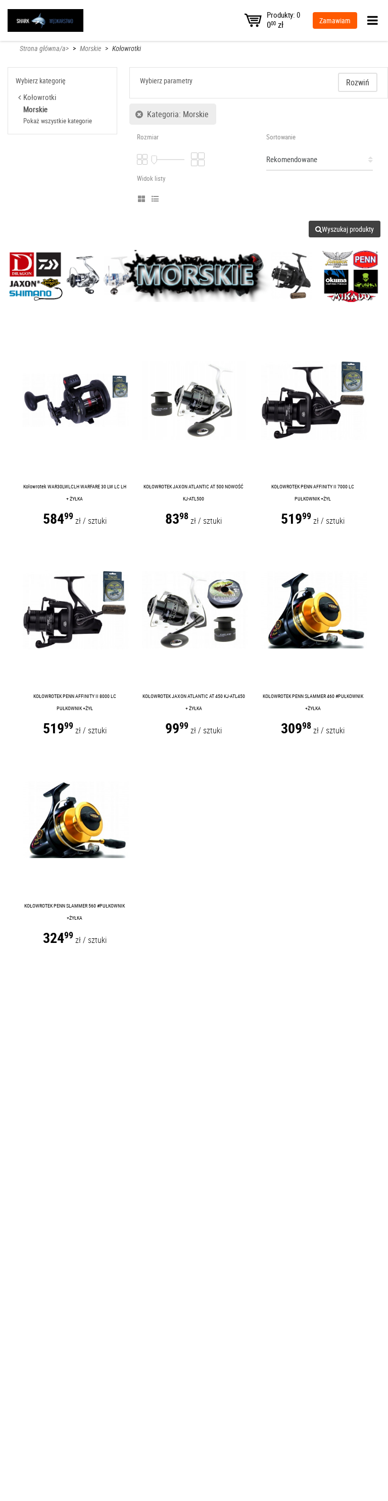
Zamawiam (335, 20)
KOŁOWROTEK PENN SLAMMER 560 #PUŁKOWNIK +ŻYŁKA (74, 911)
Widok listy (151, 178)
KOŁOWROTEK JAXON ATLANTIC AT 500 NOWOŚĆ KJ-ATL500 (193, 492)
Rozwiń (357, 82)
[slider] (154, 160)
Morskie (90, 48)
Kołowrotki (126, 48)
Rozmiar (148, 136)
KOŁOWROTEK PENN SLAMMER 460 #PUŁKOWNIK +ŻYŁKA (313, 702)
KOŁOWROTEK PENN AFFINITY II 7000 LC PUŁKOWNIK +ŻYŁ (312, 492)
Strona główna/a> (44, 48)
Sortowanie (281, 136)
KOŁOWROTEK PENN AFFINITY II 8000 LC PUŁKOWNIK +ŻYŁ (74, 702)
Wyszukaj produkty (348, 229)
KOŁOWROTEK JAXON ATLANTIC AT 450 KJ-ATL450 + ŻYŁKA (193, 702)
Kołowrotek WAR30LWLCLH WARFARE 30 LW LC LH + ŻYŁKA (74, 492)
